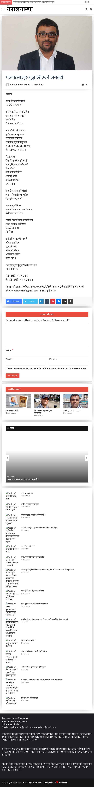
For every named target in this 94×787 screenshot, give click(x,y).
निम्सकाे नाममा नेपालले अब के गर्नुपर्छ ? (33, 515)
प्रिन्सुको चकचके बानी (28, 546)
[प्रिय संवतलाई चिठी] (18, 401)
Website (53, 359)
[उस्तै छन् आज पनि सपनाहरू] (75, 401)
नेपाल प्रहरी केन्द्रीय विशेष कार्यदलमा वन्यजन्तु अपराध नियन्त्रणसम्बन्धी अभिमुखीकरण (47, 569)
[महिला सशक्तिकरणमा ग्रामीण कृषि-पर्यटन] (12, 657)
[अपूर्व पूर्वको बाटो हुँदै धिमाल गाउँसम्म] (12, 595)
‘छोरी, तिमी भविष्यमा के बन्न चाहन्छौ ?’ (32, 557)
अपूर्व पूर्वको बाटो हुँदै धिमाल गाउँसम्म (32, 590)
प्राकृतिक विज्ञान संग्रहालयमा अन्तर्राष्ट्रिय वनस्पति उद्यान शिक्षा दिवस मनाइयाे (44, 619)
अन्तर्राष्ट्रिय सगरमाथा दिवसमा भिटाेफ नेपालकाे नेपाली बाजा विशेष (41, 679)
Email (9, 359)
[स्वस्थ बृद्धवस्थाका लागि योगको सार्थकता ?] (12, 609)
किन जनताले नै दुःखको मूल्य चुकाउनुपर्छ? (43, 411)
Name (9, 350)
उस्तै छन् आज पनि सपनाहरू (72, 410)
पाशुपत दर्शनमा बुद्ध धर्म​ (28, 640)
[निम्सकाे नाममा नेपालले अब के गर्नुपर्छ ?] (12, 519)
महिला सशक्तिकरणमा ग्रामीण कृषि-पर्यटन (34, 651)
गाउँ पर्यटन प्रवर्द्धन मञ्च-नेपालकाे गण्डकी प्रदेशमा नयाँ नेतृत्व (33, 2)
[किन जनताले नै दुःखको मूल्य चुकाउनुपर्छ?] (46, 401)
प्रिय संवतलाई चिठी (12, 410)
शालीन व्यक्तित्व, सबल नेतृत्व (30, 504)
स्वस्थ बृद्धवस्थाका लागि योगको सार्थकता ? (34, 603)
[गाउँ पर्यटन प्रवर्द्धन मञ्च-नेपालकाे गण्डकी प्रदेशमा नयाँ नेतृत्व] (12, 535)
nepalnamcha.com (20, 85)
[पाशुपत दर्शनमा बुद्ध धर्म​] (12, 643)
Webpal (64, 782)
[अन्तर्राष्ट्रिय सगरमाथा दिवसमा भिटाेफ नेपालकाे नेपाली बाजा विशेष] (12, 686)
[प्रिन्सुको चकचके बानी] (12, 549)
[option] (47, 458)
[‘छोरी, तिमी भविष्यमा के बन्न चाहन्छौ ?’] (12, 561)
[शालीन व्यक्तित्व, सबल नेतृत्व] (12, 507)
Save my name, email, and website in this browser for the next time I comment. (47, 368)
